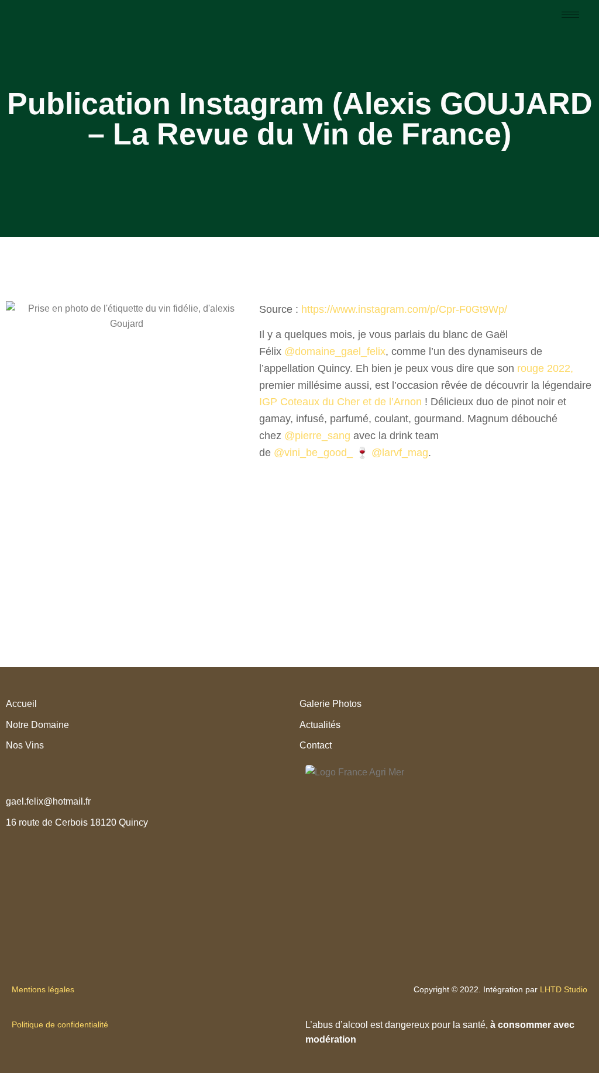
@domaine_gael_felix (334, 351)
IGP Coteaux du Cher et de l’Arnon (340, 402)
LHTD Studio (563, 989)
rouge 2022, (545, 368)
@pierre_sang (317, 435)
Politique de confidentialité (60, 1024)
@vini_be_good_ (313, 452)
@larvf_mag (399, 452)
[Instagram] (147, 849)
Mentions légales (44, 989)
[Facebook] (158, 849)
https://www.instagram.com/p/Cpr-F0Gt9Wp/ (404, 309)
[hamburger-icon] (570, 15)
